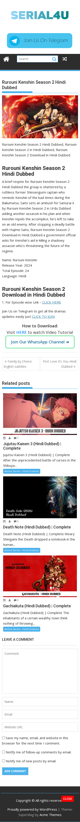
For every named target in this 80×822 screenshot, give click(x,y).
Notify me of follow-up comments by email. (38, 752)
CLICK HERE (51, 302)
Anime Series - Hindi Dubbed (21, 471)
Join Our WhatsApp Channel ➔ (40, 342)
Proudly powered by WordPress (32, 809)
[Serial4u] (6, 58)
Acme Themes (51, 814)
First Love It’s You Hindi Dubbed (59, 363)
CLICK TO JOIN (43, 316)
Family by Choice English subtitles (18, 363)
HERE (22, 332)
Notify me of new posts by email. (31, 761)
